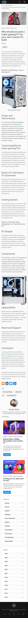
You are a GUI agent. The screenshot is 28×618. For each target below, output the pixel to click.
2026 (6, 553)
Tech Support (8, 530)
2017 (6, 589)
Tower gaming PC (6, 51)
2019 (6, 581)
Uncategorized (9, 537)
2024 (6, 561)
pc (3, 395)
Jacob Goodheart (17, 436)
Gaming (5, 47)
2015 (6, 597)
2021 (6, 573)
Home (3, 5)
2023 (6, 565)
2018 (6, 585)
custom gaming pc (7, 392)
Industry (7, 522)
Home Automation (10, 518)
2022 (6, 569)
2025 (6, 557)
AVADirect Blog (8, 5)
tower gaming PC (11, 395)
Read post (7, 454)
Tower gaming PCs (6, 352)
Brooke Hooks (13, 28)
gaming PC (18, 392)
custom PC (14, 358)
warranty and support (10, 337)
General (7, 507)
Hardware (7, 514)
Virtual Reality (9, 541)
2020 (6, 577)
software (7, 526)
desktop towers (17, 126)
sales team (20, 374)
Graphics (7, 510)
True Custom (8, 533)
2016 (6, 593)
